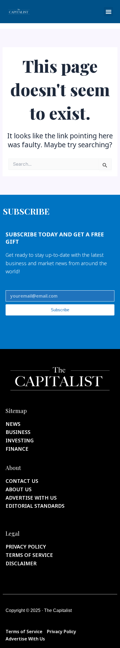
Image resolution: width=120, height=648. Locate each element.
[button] (108, 11)
